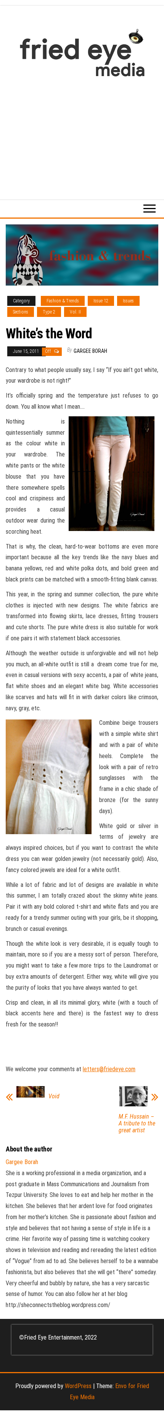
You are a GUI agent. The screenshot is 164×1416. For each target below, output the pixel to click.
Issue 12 (100, 301)
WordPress (78, 1386)
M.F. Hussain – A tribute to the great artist (137, 1123)
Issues (128, 301)
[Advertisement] (82, 134)
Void (53, 1096)
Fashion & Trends (63, 301)
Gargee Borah (90, 351)
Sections (20, 312)
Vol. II (75, 312)
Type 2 (49, 312)
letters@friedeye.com (109, 1069)
